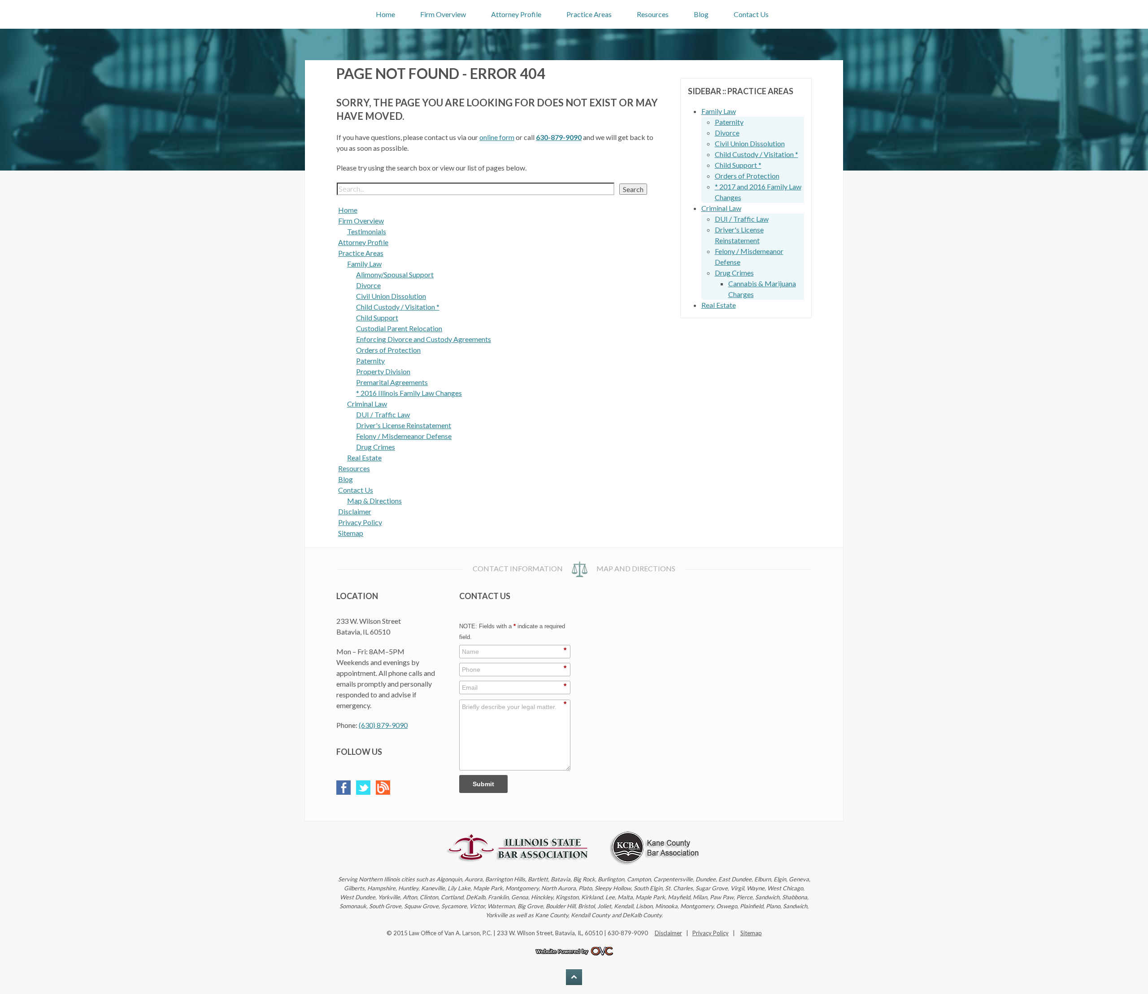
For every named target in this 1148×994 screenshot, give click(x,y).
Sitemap (350, 533)
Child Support (377, 317)
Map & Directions (374, 500)
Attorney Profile (516, 14)
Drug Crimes (375, 446)
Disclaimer (354, 511)
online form (496, 137)
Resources (653, 14)
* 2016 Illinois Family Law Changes (409, 393)
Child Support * (738, 165)
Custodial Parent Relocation (399, 328)
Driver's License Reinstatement (403, 425)
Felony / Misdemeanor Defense (404, 436)
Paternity (370, 360)
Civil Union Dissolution (391, 296)
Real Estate (364, 457)
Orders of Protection (388, 350)
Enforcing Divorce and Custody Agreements (423, 339)
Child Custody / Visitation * (397, 306)
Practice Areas (589, 14)
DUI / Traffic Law (383, 414)
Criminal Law (367, 403)
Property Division (383, 371)
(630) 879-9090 (383, 725)
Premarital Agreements (392, 382)
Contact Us (751, 14)
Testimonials (366, 231)
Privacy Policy (360, 522)
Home (385, 14)
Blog (701, 14)
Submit (483, 784)
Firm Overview (443, 14)
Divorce (368, 285)
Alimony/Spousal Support (395, 274)
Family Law (364, 263)
